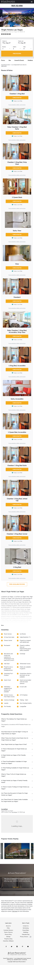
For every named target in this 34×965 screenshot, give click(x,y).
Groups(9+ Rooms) (19, 60)
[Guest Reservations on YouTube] (27, 946)
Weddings (30, 60)
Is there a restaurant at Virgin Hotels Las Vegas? (14, 750)
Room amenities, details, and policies (17, 104)
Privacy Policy (8, 934)
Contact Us (26, 926)
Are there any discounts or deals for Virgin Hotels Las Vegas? (14, 794)
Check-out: (21, 41)
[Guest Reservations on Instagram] (17, 946)
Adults (14, 47)
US (24, 812)
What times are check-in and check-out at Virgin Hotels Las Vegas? (14, 739)
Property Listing (8, 939)
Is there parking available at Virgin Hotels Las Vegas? (15, 769)
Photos (3, 60)
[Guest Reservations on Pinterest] (22, 946)
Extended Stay (25, 934)
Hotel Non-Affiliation (8, 941)
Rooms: (4, 47)
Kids (24, 47)
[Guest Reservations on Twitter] (11, 946)
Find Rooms (17, 53)
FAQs (8, 928)
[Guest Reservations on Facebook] (7, 946)
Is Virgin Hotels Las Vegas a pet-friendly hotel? (13, 756)
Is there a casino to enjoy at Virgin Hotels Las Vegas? (15, 788)
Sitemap (8, 936)
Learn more (3, 66)
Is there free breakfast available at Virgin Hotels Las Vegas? (14, 762)
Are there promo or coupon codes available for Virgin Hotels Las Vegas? (14, 800)
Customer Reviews (8, 930)
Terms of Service (8, 932)
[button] (1, 17)
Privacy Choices (24, 936)
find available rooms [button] (17, 584)
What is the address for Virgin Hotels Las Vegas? (14, 720)
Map (10, 60)
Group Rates (26, 930)
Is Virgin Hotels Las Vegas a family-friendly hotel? (14, 781)
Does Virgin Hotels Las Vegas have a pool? (14, 744)
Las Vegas (14, 812)
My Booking (26, 928)
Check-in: (4, 41)
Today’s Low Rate (17, 101)
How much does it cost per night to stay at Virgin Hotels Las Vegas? (14, 733)
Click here (14, 911)
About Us (8, 926)
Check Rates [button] (17, 98)
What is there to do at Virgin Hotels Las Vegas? (13, 775)
